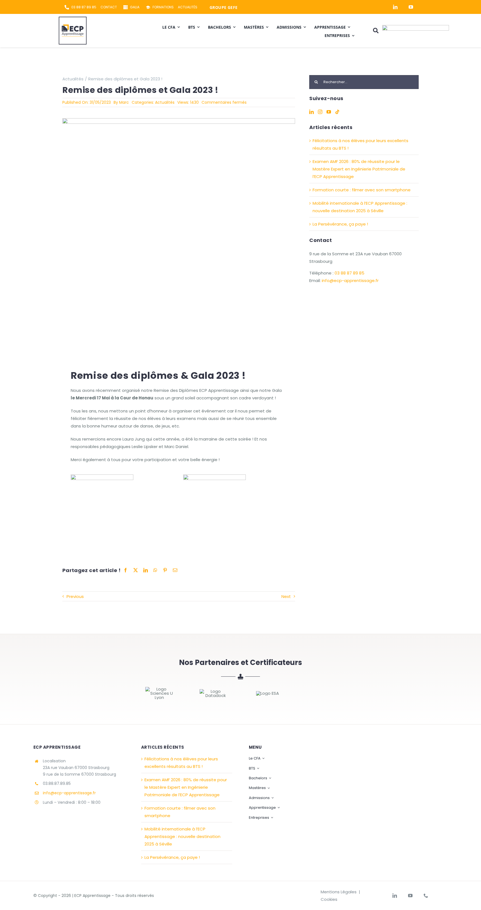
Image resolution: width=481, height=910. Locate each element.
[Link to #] (376, 30)
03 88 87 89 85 (349, 273)
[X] (136, 571)
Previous (75, 596)
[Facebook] (126, 571)
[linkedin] (395, 7)
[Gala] (178, 120)
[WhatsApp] (155, 571)
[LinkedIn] (146, 571)
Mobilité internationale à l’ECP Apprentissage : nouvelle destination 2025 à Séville (182, 836)
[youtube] (411, 7)
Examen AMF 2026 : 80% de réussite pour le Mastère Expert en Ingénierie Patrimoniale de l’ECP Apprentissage (359, 169)
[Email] (175, 571)
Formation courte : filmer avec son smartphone (362, 190)
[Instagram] (320, 112)
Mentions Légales (339, 892)
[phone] (426, 895)
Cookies (329, 899)
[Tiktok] (337, 112)
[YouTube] (329, 112)
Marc (124, 102)
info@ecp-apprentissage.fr (350, 280)
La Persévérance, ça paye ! (340, 224)
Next (286, 596)
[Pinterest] (165, 571)
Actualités (165, 102)
